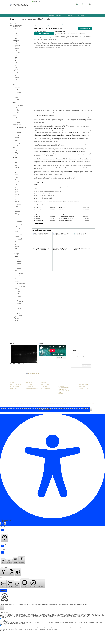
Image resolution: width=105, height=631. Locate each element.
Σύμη (16, 64)
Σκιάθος (16, 320)
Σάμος (16, 248)
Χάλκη (16, 67)
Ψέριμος (16, 69)
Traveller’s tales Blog (84, 8)
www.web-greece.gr (83, 382)
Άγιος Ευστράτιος (18, 239)
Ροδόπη (16, 120)
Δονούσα (17, 167)
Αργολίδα (17, 255)
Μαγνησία (17, 109)
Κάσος (16, 50)
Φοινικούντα (19, 315)
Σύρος (16, 193)
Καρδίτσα (17, 104)
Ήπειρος (14, 84)
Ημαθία (16, 208)
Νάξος (16, 182)
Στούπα (18, 313)
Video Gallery (44, 386)
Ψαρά (16, 251)
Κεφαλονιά (17, 77)
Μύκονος (17, 181)
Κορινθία (17, 281)
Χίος (15, 250)
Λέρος (16, 57)
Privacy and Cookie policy (76, 604)
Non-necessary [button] (4, 624)
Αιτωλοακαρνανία (18, 125)
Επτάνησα (14, 71)
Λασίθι (16, 150)
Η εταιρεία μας (44, 380)
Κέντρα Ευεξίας (13, 388)
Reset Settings (3, 590)
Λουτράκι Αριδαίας (22, 223)
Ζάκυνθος (17, 72)
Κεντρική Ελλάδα (16, 124)
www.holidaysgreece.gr (84, 390)
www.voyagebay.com (83, 388)
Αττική (16, 129)
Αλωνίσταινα (19, 258)
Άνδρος (16, 162)
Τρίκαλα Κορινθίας (22, 286)
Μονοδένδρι (21, 94)
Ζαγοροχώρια (19, 92)
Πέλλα (16, 220)
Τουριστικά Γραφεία (30, 380)
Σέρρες (16, 231)
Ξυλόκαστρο (19, 284)
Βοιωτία (16, 130)
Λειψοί (16, 55)
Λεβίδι (18, 266)
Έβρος (16, 117)
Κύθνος (16, 177)
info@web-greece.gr (65, 387)
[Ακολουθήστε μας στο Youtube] (25, 16)
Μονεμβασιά (19, 296)
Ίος (15, 170)
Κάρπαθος (17, 48)
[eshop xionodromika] (36, 1)
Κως (15, 53)
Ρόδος (16, 62)
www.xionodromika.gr (84, 384)
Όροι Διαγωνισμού (44, 395)
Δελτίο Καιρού (44, 390)
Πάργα (18, 100)
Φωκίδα (16, 140)
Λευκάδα (16, 81)
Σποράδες (14, 317)
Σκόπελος (17, 322)
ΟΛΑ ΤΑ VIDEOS (60, 357)
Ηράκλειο (17, 148)
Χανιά (16, 155)
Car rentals (81, 15)
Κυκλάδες (14, 157)
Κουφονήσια (17, 175)
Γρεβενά (16, 203)
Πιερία (16, 226)
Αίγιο (18, 271)
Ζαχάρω (18, 279)
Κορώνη (18, 306)
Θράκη (14, 115)
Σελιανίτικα (21, 273)
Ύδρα (16, 38)
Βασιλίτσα (19, 204)
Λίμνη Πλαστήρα (20, 105)
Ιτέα (17, 145)
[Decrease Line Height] (2, 552)
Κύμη (18, 135)
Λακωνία (16, 288)
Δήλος (16, 165)
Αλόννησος (17, 318)
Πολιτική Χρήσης (29, 395)
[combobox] (45, 409)
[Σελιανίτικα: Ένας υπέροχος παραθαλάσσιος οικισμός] (62, 253)
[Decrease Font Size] (2, 530)
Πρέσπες (20, 234)
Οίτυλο (18, 298)
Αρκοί (16, 43)
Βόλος (18, 110)
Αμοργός (16, 158)
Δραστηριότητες (64, 8)
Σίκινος (16, 189)
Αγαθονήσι (17, 41)
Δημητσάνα (19, 261)
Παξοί (16, 82)
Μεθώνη (18, 310)
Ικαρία (16, 241)
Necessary (2, 620)
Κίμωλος (16, 174)
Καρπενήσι (19, 138)
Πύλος (18, 311)
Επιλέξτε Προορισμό (16, 25)
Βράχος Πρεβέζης (20, 99)
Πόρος (16, 33)
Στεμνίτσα (19, 268)
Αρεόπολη (19, 289)
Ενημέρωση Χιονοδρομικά (31, 392)
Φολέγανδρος (18, 198)
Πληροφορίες (74, 8)
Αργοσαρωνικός (16, 26)
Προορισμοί (19, 8)
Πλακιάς (18, 153)
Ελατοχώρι (19, 228)
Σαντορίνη (17, 186)
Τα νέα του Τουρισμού (45, 384)
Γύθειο (18, 291)
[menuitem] (77, 4)
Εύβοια (16, 134)
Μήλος (16, 179)
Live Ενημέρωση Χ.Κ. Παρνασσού (47, 392)
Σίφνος (16, 191)
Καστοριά (17, 215)
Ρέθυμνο (16, 152)
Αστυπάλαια (17, 45)
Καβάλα (16, 213)
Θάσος (16, 209)
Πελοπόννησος (16, 253)
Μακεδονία (15, 199)
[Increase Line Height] (2, 546)
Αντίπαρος (17, 164)
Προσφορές (55, 8)
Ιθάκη (16, 74)
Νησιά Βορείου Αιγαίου (18, 238)
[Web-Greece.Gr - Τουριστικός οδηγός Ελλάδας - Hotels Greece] (20, 4)
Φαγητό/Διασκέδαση (37, 8)
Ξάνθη (16, 119)
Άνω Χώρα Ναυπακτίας (21, 127)
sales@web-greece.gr (65, 390)
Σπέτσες (16, 36)
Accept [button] (85, 604)
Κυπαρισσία (19, 308)
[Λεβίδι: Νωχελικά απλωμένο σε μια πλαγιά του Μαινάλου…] (41, 253)
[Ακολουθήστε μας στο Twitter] (20, 16)
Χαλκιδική (17, 236)
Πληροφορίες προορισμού (55, 15)
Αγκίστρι (16, 28)
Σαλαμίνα (17, 35)
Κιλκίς (16, 216)
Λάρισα (16, 107)
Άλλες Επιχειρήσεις (29, 386)
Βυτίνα (18, 259)
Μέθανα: (16, 31)
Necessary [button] (3, 617)
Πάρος (16, 184)
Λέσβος (16, 243)
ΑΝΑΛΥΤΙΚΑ (85, 365)
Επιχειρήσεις (47, 8)
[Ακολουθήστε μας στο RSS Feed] (21, 373)
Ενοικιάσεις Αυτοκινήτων (15, 390)
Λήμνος (16, 244)
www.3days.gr (82, 386)
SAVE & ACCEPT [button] (4, 630)
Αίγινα (16, 30)
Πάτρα (18, 276)
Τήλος (16, 65)
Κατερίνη (18, 229)
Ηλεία (16, 278)
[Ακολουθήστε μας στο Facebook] (18, 16)
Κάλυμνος (17, 47)
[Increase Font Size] (2, 523)
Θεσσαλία (14, 102)
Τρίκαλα (16, 114)
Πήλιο (18, 112)
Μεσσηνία (17, 300)
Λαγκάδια (19, 265)
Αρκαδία (16, 256)
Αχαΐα (16, 270)
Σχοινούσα (17, 194)
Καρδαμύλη (19, 305)
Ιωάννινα (17, 91)
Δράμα (16, 206)
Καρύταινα (19, 263)
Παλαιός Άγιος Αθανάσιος (24, 224)
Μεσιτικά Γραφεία (29, 384)
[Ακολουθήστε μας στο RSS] (28, 16)
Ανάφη (16, 160)
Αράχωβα (19, 132)
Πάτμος (16, 60)
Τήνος (16, 196)
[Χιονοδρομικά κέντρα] (32, 373)
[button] (13, 24)
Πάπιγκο (20, 95)
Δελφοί (18, 143)
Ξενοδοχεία (27, 8)
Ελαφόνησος (19, 293)
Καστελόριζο (17, 52)
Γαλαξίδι (18, 142)
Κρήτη (13, 147)
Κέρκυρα (16, 75)
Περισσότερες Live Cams (17, 363)
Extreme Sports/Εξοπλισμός (32, 388)
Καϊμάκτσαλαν (20, 221)
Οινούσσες (17, 246)
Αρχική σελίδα (37, 25)
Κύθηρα (16, 79)
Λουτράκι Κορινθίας (21, 283)
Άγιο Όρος (17, 201)
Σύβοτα (18, 89)
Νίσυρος (16, 59)
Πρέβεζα (16, 97)
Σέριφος (16, 187)
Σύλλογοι (27, 390)
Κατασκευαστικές (29, 382)
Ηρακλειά (17, 169)
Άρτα (16, 86)
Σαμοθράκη (17, 122)
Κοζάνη (16, 218)
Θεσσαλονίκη (17, 211)
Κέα (15, 172)
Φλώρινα (18, 233)
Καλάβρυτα (19, 274)
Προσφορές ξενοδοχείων (15, 384)
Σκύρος (16, 323)
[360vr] (41, 343)
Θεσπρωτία (17, 87)
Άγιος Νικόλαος (20, 301)
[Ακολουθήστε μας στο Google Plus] (23, 16)
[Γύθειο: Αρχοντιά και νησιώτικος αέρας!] (83, 253)
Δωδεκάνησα (15, 40)
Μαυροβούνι (19, 294)
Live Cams (12, 395)
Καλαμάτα (19, 303)
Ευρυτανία (17, 137)
